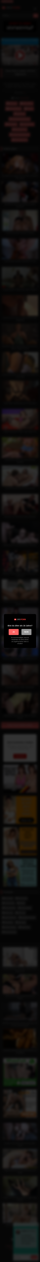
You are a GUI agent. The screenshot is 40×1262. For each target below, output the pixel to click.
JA (13, 632)
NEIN (26, 632)
